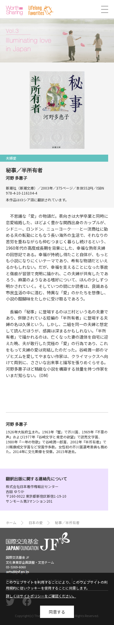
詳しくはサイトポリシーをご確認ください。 (41, 595)
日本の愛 (36, 522)
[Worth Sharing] (14, 10)
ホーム (11, 522)
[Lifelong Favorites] (41, 10)
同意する (57, 612)
